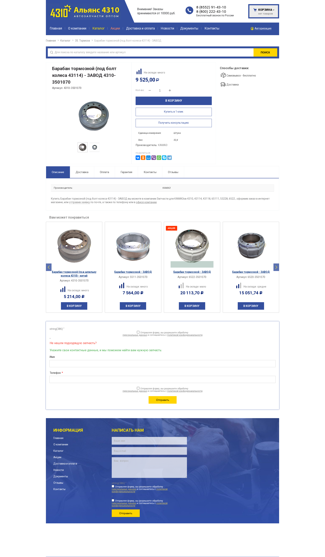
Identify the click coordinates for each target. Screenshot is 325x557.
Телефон (56, 372)
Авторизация (263, 28)
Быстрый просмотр (76, 265)
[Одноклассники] (143, 157)
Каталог (65, 40)
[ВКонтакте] (138, 157)
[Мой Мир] (148, 157)
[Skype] (164, 157)
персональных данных (135, 335)
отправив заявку (79, 202)
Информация (68, 430)
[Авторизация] (323, 2)
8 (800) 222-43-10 (211, 11)
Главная (51, 40)
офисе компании (146, 202)
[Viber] (153, 157)
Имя (52, 356)
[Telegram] (169, 157)
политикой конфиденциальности (185, 335)
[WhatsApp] (159, 157)
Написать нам (128, 430)
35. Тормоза (82, 40)
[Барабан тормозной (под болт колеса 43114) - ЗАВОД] (88, 115)
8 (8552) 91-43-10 (211, 7)
